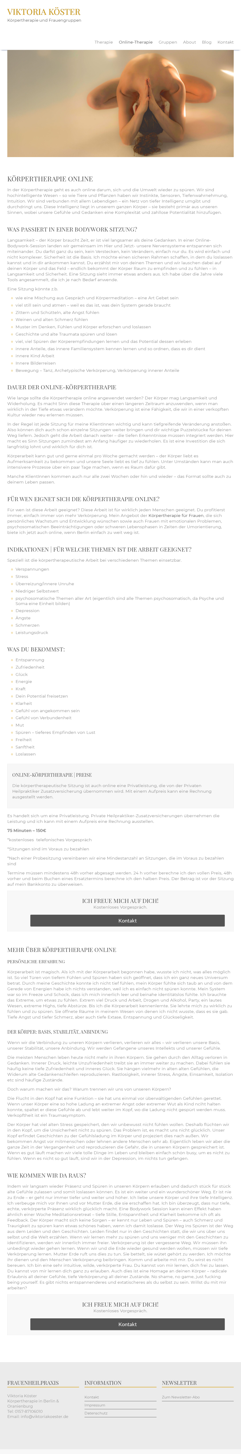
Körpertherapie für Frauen (176, 515)
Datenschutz (96, 1413)
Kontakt (225, 42)
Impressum (94, 1405)
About (189, 42)
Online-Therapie (136, 42)
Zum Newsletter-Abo (181, 1397)
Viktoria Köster (43, 11)
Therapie (104, 42)
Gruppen (168, 42)
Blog (207, 42)
